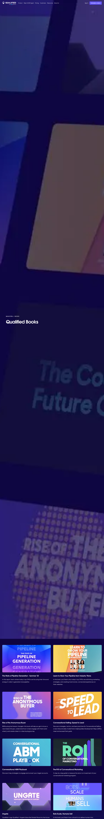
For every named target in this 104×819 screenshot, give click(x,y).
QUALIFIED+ (9, 316)
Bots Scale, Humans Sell (62, 814)
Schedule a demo (95, 3)
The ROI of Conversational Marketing (68, 769)
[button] (20, 3)
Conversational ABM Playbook (14, 769)
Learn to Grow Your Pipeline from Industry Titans (72, 676)
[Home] (9, 3)
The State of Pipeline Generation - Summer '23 (20, 676)
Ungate (5, 814)
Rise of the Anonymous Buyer (14, 723)
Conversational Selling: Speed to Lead (68, 723)
